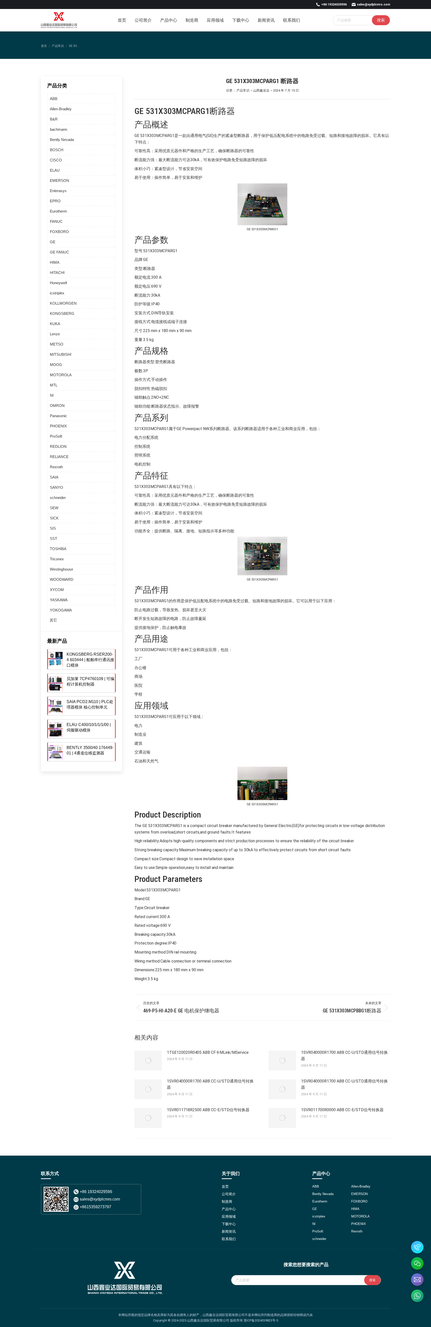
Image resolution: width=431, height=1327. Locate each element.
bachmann (58, 129)
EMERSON (59, 180)
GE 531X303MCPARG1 (172, 111)
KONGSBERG (62, 313)
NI (52, 395)
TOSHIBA (58, 549)
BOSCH (56, 150)
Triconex (57, 559)
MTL (53, 385)
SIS (53, 528)
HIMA (54, 262)
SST (53, 538)
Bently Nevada (62, 139)
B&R (54, 119)
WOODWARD (61, 579)
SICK (54, 518)
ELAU (55, 170)
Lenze (55, 334)
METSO (56, 344)
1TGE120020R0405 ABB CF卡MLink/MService (208, 1052)
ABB (53, 99)
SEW (54, 508)
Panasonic (58, 416)
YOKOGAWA (61, 610)
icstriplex (57, 293)
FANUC (56, 221)
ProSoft (56, 436)
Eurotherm (58, 211)
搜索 (381, 20)
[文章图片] (148, 1061)
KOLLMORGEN (63, 303)
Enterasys (58, 191)
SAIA (54, 477)
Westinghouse (61, 569)
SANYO (56, 487)
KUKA (55, 324)
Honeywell (58, 283)
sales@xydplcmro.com (373, 4)
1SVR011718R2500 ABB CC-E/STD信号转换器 (208, 1109)
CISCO (56, 160)
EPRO (55, 201)
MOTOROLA (61, 375)
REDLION (58, 446)
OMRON (57, 405)
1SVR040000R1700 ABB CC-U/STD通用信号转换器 (344, 1055)
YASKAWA (59, 600)
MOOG (56, 364)
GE (52, 242)
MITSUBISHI (60, 354)
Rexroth (56, 467)
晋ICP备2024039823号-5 (261, 1320)
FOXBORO (59, 232)
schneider (58, 497)
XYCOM (57, 590)
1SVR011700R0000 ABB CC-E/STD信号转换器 (342, 1109)
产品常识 (242, 90)
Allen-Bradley (61, 109)
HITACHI (57, 272)
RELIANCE (59, 457)
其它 (53, 620)
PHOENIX (58, 426)
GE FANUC (59, 252)
